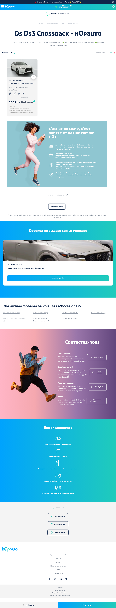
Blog (58, 562)
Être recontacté (99, 372)
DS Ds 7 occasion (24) (11, 313)
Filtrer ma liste (7, 53)
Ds (63, 23)
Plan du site (58, 573)
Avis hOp (58, 569)
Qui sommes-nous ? (58, 555)
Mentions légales (59, 590)
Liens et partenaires (58, 566)
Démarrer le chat (97, 400)
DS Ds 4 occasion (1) (40, 313)
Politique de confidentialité (59, 593)
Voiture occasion (52, 23)
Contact (58, 558)
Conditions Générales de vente (60, 595)
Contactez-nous (63, 8)
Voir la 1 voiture (87, 605)
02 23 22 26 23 (65, 6)
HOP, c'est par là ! (58, 278)
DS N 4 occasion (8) (98, 313)
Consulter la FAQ (99, 387)
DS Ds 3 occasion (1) (69, 318)
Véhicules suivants (57, 206)
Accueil (40, 23)
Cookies (59, 587)
